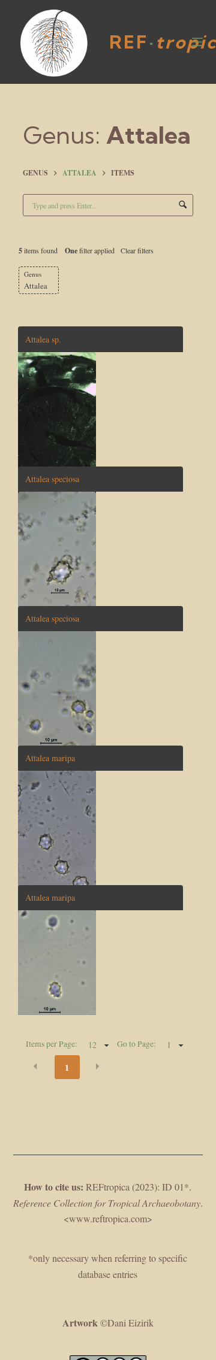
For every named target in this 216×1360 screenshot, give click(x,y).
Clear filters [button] (137, 250)
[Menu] (197, 42)
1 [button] (67, 1067)
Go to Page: (136, 1043)
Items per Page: (51, 1043)
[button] (35, 1067)
